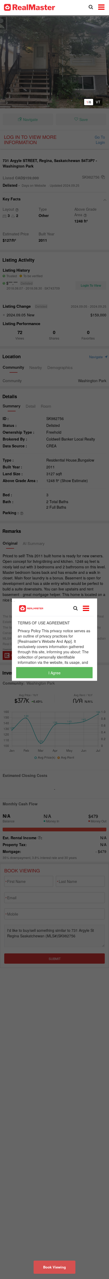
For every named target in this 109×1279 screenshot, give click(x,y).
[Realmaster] (29, 6)
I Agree (54, 672)
